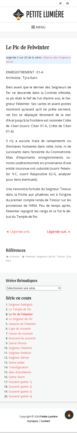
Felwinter (30, 256)
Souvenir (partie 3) (20, 391)
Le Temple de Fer (20, 309)
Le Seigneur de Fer (21, 319)
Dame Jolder (17, 362)
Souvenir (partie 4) (20, 396)
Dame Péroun (18, 343)
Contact (45, 421)
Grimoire (15, 256)
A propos (32, 421)
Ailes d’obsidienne (20, 372)
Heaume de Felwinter (22, 324)
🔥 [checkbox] (69, 415)
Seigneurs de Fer (46, 256)
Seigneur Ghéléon (20, 353)
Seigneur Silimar (19, 357)
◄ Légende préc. (18, 231)
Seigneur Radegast (21, 304)
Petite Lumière (49, 416)
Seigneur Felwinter (20, 348)
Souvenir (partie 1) (20, 382)
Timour (61, 256)
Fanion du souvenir (21, 333)
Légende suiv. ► (59, 231)
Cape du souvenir (20, 328)
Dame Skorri (17, 377)
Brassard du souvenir (22, 338)
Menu (41, 27)
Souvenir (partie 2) (20, 386)
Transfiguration (18, 367)
